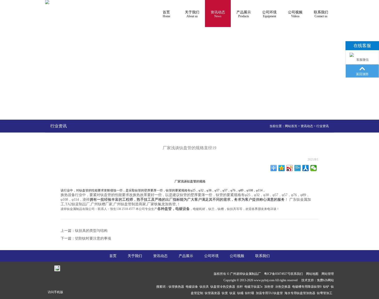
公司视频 (295, 14)
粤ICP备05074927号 (277, 274)
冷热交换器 (283, 286)
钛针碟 (250, 293)
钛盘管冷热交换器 (223, 286)
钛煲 (225, 293)
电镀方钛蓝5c (254, 286)
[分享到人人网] (305, 168)
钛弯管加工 (325, 293)
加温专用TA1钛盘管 (270, 293)
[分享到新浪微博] (289, 168)
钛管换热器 (177, 286)
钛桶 (241, 293)
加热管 (269, 286)
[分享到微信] (313, 168)
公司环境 (269, 14)
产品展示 (243, 14)
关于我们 (192, 14)
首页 (166, 14)
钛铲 (327, 286)
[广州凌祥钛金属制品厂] (47, 2)
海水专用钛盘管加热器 (300, 293)
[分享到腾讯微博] (297, 168)
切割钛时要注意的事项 (93, 238)
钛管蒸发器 (213, 293)
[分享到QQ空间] (281, 168)
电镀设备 (193, 286)
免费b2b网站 (325, 280)
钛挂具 (205, 286)
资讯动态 (218, 14)
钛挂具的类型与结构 (91, 231)
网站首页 (291, 126)
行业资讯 (322, 126)
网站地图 (312, 274)
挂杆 (240, 286)
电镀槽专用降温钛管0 (307, 286)
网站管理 (328, 274)
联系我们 (321, 14)
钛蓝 (233, 293)
